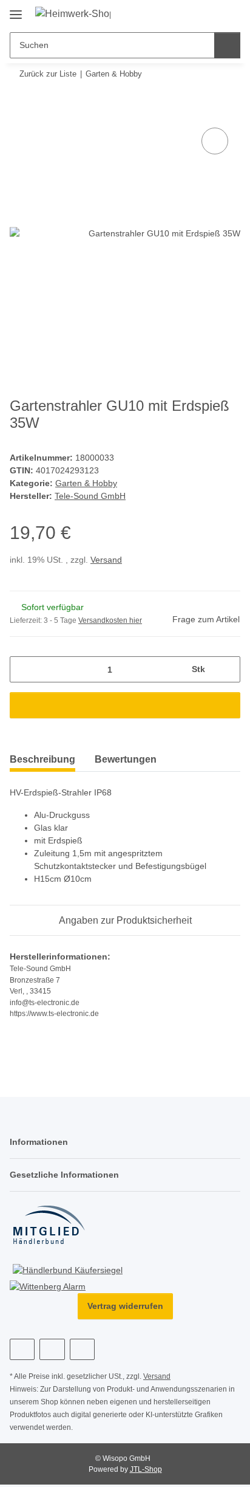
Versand (106, 560)
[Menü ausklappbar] (16, 10)
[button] (210, 14)
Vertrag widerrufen (125, 1306)
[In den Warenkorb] (19, 111)
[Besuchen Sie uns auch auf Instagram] (51, 1349)
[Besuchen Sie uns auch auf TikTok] (82, 1349)
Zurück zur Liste (47, 73)
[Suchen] (227, 45)
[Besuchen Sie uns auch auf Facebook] (22, 1349)
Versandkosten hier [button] (110, 620)
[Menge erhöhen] (227, 669)
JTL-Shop (146, 1469)
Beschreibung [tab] (42, 759)
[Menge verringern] (23, 669)
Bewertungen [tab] (126, 759)
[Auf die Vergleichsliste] (214, 141)
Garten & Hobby (86, 483)
